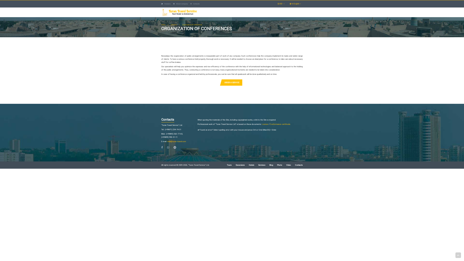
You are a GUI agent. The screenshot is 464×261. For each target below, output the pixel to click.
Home (163, 25)
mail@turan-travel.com (176, 141)
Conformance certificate (280, 124)
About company (182, 4)
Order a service (231, 82)
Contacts (196, 4)
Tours (229, 9)
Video (288, 165)
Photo (279, 165)
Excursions (245, 9)
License (265, 124)
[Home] (204, 9)
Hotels (276, 9)
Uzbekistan (213, 9)
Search (298, 9)
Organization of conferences (192, 25)
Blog (289, 9)
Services (261, 9)
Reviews (167, 4)
